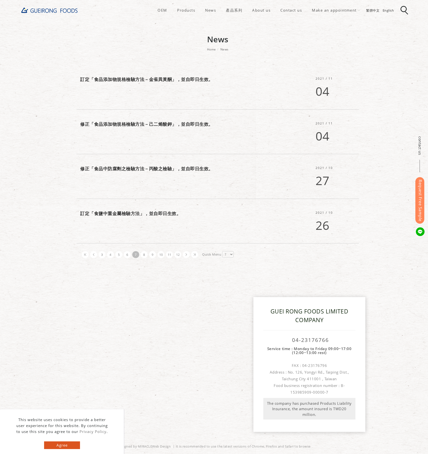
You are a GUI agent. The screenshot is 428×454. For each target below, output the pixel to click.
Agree (62, 445)
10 (161, 254)
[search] (405, 10)
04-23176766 (310, 340)
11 (169, 254)
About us (261, 10)
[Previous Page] (93, 254)
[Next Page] (186, 254)
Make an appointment (334, 10)
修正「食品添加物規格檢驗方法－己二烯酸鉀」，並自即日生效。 (146, 124)
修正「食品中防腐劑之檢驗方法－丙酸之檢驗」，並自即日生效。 (146, 168)
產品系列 (234, 10)
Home (211, 49)
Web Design (161, 446)
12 (178, 254)
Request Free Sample (420, 200)
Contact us (291, 10)
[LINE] (421, 231)
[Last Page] (194, 254)
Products (186, 10)
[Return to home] (49, 10)
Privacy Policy (93, 431)
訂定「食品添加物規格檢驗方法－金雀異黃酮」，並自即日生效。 (146, 79)
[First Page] (85, 254)
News (210, 10)
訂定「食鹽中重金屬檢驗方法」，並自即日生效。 (130, 213)
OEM (162, 10)
